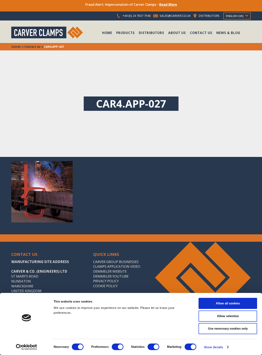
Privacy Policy (106, 281)
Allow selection (228, 316)
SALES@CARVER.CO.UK (175, 16)
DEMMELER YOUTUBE (111, 276)
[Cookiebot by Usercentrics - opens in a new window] (26, 347)
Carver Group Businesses (116, 261)
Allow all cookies (228, 303)
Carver (16, 47)
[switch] (117, 347)
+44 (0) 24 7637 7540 (136, 16)
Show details (213, 347)
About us (177, 33)
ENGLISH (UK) (235, 16)
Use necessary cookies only (228, 328)
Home (107, 33)
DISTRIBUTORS (209, 16)
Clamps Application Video (116, 266)
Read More (168, 4)
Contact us (201, 33)
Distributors (151, 33)
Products (125, 33)
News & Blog (228, 33)
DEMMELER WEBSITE (110, 271)
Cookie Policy (105, 286)
